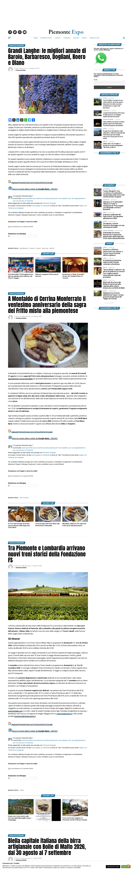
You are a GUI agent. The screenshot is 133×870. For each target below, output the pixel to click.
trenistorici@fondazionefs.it (25, 716)
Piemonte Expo (46, 38)
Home (36, 38)
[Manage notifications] (128, 865)
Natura (76, 38)
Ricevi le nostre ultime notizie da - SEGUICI (35, 189)
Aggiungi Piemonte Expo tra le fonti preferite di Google (32, 182)
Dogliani (45, 248)
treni (22, 790)
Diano (39, 248)
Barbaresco (24, 248)
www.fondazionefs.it (64, 714)
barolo (32, 248)
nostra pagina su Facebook (40, 206)
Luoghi (57, 38)
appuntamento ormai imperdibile (20, 379)
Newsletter (94, 38)
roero (52, 248)
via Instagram (19, 208)
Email (95, 79)
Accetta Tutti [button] (125, 866)
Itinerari (66, 38)
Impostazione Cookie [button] (113, 866)
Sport (84, 38)
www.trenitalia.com (15, 711)
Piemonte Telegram (49, 203)
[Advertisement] (66, 13)
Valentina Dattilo (21, 318)
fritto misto (24, 497)
